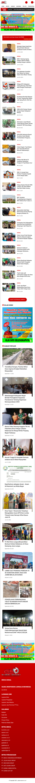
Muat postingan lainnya (17, 299)
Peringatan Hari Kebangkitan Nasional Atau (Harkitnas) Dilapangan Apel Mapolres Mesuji (25, 224)
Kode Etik (4, 715)
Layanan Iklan (5, 697)
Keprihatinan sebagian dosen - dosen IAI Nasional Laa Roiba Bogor (17, 485)
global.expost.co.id (22, 780)
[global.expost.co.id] (4, 3)
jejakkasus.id (5, 745)
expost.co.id (5, 732)
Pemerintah (31, 6)
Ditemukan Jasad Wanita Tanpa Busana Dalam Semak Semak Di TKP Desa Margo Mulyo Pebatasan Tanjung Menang (24, 123)
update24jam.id (6, 750)
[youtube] (13, 683)
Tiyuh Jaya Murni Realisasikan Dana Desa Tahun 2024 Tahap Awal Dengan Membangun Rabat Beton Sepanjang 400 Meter (24, 287)
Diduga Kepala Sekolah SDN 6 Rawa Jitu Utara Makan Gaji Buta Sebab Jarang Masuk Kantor (24, 186)
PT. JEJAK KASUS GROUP (8, 760)
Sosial (19, 43)
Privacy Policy (5, 720)
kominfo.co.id (5, 730)
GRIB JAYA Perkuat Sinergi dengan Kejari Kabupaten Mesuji (24, 111)
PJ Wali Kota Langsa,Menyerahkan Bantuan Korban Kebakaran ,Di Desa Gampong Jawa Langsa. (16, 544)
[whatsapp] (6, 683)
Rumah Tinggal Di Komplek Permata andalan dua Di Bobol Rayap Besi (16, 458)
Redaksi (4, 712)
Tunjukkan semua (28, 39)
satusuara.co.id (6, 740)
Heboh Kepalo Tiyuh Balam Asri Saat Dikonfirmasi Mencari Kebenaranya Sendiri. (24, 148)
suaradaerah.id (6, 748)
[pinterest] (8, 683)
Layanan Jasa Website (8, 702)
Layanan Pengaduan (7, 700)
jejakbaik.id (5, 743)
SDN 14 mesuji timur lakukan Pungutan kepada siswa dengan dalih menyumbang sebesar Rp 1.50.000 (24, 174)
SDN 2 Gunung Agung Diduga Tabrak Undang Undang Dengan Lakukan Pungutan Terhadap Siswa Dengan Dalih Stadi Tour (24, 60)
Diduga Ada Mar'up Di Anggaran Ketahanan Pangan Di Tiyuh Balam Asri (24, 161)
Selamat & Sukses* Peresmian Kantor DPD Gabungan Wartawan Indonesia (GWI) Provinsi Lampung (23, 249)
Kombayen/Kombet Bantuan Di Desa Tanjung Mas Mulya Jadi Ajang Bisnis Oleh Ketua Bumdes (25, 98)
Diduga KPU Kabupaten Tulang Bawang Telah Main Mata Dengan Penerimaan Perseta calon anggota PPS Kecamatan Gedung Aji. (24, 85)
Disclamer (4, 717)
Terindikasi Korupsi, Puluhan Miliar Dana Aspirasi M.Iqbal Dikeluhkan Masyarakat (16, 369)
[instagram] (10, 683)
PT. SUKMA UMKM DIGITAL (9, 768)
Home (3, 6)
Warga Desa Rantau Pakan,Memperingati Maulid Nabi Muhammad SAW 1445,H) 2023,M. (16, 630)
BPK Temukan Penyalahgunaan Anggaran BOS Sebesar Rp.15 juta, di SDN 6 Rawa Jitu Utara (24, 199)
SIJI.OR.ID (4, 690)
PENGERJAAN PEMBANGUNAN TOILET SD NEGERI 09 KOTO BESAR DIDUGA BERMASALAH (16, 601)
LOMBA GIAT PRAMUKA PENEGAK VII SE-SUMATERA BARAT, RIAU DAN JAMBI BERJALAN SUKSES (17, 573)
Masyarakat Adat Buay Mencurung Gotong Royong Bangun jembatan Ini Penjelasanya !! (24, 211)
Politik (24, 6)
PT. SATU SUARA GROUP (8, 765)
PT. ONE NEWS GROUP (8, 763)
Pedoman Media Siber (7, 722)
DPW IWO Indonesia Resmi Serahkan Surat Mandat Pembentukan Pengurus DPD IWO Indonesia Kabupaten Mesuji (24, 136)
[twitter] (4, 683)
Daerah (13, 6)
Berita (7, 6)
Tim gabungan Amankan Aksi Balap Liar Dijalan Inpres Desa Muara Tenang (24, 73)
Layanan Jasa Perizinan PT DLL (10, 705)
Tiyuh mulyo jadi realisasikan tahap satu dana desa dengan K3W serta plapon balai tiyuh (25, 274)
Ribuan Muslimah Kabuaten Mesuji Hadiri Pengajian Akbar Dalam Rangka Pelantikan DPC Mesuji (24, 262)
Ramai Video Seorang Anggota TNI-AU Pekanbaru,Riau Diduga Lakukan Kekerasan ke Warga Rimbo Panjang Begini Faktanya (17, 430)
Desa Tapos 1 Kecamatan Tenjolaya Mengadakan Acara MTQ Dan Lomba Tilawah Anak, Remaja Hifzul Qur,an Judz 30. (17, 514)
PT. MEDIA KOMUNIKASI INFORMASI (11, 758)
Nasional (18, 6)
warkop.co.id (5, 735)
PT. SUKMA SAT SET (7, 771)
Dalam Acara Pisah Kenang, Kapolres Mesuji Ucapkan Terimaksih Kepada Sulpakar (24, 236)
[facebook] (2, 683)
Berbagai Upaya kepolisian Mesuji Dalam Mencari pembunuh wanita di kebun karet (24, 48)
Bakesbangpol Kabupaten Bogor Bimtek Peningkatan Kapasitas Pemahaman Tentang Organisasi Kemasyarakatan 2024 (15, 399)
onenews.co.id (5, 737)
